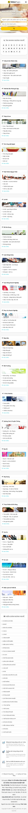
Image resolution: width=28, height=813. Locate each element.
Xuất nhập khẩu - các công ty (10, 264)
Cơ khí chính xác (7, 211)
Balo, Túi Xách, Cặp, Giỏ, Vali (10, 299)
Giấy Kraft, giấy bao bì (9, 73)
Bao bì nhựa (6, 463)
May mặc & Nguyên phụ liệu (10, 674)
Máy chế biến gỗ (7, 355)
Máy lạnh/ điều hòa (8, 599)
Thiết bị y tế (6, 408)
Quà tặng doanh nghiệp (11, 283)
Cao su (6, 532)
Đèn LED (5, 184)
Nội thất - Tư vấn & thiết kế (10, 181)
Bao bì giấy (6, 78)
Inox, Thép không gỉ (8, 126)
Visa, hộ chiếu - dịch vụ (9, 577)
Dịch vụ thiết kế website (15, 761)
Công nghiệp (6, 637)
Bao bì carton (6, 466)
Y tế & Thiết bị (8, 393)
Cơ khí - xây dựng (7, 216)
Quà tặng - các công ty (9, 292)
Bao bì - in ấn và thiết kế (9, 461)
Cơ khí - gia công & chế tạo (10, 209)
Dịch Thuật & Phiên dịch (9, 325)
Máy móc (6, 338)
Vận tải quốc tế (7, 267)
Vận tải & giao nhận (8, 658)
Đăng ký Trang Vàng (8, 774)
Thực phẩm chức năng (9, 405)
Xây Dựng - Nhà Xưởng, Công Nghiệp (12, 491)
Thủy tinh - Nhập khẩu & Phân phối (12, 297)
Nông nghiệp (6, 691)
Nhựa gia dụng (7, 244)
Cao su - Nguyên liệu (8, 542)
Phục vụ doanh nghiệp (10, 310)
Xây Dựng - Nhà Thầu (8, 486)
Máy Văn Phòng (7, 98)
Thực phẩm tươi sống (8, 519)
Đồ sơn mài (6, 158)
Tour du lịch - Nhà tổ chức (9, 572)
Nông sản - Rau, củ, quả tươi (10, 516)
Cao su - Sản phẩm (8, 544)
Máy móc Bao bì (7, 352)
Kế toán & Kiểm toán (8, 322)
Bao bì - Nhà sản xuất (8, 458)
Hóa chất (5, 668)
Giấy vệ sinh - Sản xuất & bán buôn (12, 75)
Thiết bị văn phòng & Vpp (11, 88)
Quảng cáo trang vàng (14, 751)
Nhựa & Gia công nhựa (9, 685)
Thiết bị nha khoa (7, 410)
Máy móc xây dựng (8, 348)
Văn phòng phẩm (7, 105)
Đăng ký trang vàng (16, 742)
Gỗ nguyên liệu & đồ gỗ (9, 664)
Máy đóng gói (6, 350)
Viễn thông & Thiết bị (8, 725)
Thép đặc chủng (7, 131)
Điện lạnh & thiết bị (10, 587)
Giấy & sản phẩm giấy (10, 61)
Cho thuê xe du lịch (8, 574)
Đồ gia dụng (7, 227)
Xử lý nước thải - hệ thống (9, 380)
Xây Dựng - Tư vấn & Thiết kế (10, 489)
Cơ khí (6, 199)
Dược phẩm (6, 403)
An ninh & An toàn (8, 621)
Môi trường (7, 366)
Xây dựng (7, 477)
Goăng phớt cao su (8, 549)
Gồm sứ (5, 161)
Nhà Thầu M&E (7, 493)
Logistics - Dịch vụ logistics (10, 269)
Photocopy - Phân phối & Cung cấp (12, 100)
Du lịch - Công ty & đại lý (9, 569)
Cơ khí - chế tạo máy (8, 214)
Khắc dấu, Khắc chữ (8, 327)
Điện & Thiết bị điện (8, 641)
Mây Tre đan (6, 156)
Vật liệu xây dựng (7, 722)
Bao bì (5, 449)
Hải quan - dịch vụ (7, 272)
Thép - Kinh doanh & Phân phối (11, 128)
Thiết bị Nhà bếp (7, 237)
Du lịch (6, 560)
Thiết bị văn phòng (8, 103)
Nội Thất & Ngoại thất (10, 172)
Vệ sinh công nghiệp (8, 383)
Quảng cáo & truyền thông (12, 421)
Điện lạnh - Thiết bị (8, 597)
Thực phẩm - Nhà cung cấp (10, 514)
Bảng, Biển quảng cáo (8, 433)
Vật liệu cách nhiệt (7, 602)
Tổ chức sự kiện (7, 436)
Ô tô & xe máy (6, 695)
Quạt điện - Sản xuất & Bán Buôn (11, 241)
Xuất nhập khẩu (9, 255)
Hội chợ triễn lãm (7, 438)
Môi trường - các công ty (9, 375)
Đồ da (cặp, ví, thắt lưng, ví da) (11, 295)
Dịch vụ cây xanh (7, 188)
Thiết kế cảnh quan (8, 186)
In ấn (4, 671)
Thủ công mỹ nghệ (9, 144)
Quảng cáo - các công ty (9, 431)
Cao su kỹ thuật (7, 546)
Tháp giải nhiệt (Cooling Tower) (11, 604)
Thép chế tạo (6, 133)
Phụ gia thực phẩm (8, 521)
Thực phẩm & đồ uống (10, 504)
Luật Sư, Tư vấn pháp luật (9, 320)
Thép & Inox (7, 116)
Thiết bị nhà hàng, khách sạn (10, 239)
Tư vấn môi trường (8, 378)
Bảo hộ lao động (7, 627)
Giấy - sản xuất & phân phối (10, 70)
